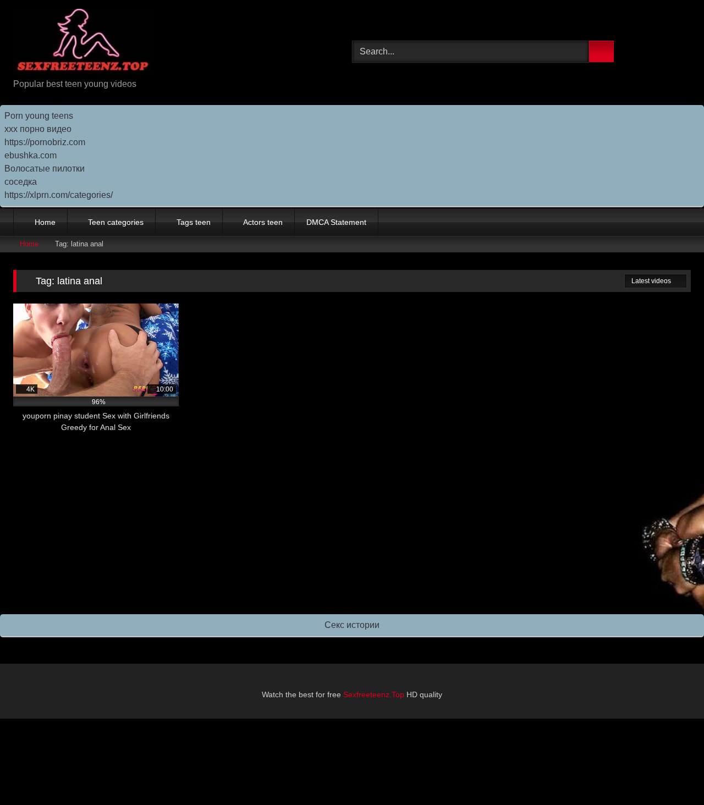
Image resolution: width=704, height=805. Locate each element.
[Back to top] (671, 772)
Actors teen (263, 222)
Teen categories (116, 222)
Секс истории (352, 625)
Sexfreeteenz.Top (373, 694)
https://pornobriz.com (44, 142)
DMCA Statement (336, 222)
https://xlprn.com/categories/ (58, 195)
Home (45, 222)
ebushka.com (30, 155)
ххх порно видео (38, 129)
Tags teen (194, 222)
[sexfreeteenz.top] (82, 43)
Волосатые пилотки (44, 168)
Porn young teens (38, 115)
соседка (20, 181)
